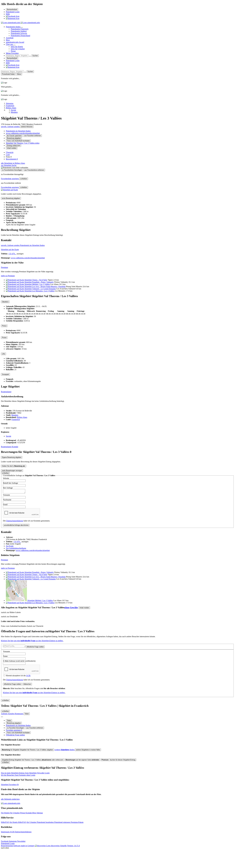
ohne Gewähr (71, 607)
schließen (23, 179)
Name (5, 656)
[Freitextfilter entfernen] (30, 56)
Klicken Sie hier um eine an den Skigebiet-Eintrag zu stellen (32, 641)
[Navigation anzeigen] (2, 716)
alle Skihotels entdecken (10, 799)
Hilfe (8, 14)
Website (6, 478)
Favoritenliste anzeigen (10, 179)
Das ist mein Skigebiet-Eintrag (25, 773)
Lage (8, 155)
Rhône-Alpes (22, 417)
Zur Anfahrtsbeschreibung (16, 548)
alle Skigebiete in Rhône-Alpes (13, 163)
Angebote (9, 38)
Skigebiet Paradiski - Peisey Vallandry (39, 282)
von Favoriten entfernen (32, 136)
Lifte (3, 354)
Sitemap (40, 813)
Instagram (13, 841)
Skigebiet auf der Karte (10, 249)
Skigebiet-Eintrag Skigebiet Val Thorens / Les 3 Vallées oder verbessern (32, 760)
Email (5, 504)
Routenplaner (6, 392)
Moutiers (14, 415)
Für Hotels (5, 813)
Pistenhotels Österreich (19, 29)
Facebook (5, 841)
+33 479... (12, 254)
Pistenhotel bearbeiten (45, 822)
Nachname (7, 500)
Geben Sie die (13, 466)
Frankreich (16, 419)
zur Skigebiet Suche (8, 165)
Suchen (35, 56)
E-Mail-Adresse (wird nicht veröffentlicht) (19, 661)
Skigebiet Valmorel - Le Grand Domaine (40, 289)
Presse (13, 51)
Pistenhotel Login (12, 12)
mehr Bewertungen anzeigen (12, 470)
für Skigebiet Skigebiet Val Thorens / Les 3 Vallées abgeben (27, 750)
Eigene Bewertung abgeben (11, 457)
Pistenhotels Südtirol (19, 31)
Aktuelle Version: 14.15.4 (70, 846)
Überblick (5, 302)
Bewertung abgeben (14, 138)
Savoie (8, 436)
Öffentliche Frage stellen (15, 735)
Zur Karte (9, 546)
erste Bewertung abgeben (11, 198)
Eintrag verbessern (13, 145)
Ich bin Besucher (18, 775)
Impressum (5, 832)
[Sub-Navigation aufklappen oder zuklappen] (22, 27)
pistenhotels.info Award (15, 42)
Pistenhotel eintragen (62, 822)
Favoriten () (10, 785)
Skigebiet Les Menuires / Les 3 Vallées (39, 291)
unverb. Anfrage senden (10, 127)
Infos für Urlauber (18, 49)
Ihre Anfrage (8, 488)
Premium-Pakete (77, 822)
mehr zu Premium (8, 276)
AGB (28, 676)
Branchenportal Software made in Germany (30, 846)
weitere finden (64, 750)
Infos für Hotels (17, 47)
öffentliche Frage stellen (35, 647)
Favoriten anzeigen (14, 730)
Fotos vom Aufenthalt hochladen (18, 141)
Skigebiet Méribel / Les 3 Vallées (37, 284)
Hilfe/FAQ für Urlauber (27, 822)
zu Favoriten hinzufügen (15, 728)
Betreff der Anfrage (10, 483)
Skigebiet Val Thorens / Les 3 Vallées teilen (22, 143)
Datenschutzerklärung (14, 521)
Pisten (4, 337)
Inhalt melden (11, 148)
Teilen (9, 720)
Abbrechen (27, 684)
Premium (4, 267)
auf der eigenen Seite (82, 760)
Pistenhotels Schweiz (19, 33)
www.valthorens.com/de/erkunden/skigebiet (23, 133)
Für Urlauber (15, 813)
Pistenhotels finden (13, 27)
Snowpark (5, 374)
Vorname (6, 495)
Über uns (9, 44)
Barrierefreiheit (12, 9)
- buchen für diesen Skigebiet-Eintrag (118, 760)
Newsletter (21, 841)
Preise (4, 326)
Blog (8, 40)
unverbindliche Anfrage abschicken (16, 525)
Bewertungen (12, 159)
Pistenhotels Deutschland (20, 36)
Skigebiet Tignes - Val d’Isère (35, 280)
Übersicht (9, 152)
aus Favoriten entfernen (34, 728)
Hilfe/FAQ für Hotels (9, 822)
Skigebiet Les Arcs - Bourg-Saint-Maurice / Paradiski (45, 286)
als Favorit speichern (14, 136)
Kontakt (15, 447)
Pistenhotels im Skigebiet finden (18, 131)
